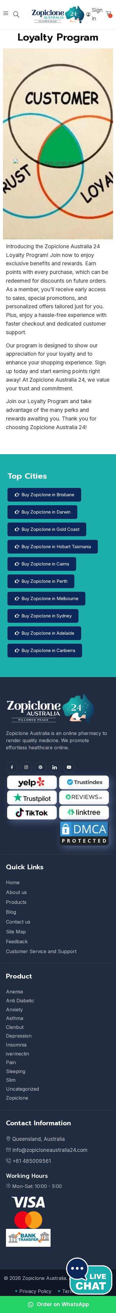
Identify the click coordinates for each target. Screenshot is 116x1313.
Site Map (16, 932)
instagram (26, 767)
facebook (12, 767)
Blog (11, 912)
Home (13, 882)
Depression (19, 1036)
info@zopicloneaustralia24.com (49, 1150)
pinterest (40, 767)
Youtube (69, 767)
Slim (10, 1080)
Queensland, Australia (38, 1139)
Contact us (18, 922)
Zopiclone (17, 1098)
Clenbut (14, 1027)
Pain (11, 1062)
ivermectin (17, 1054)
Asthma (14, 1018)
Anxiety (14, 1010)
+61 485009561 (31, 1161)
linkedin (55, 767)
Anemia (14, 992)
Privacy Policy (35, 1291)
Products (16, 902)
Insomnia (16, 1045)
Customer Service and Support (41, 951)
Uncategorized (22, 1089)
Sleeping (15, 1071)
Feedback (17, 941)
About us (16, 892)
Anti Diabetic (20, 1001)
